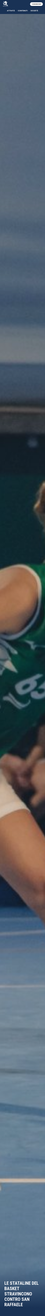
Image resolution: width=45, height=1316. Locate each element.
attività (11, 11)
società (34, 11)
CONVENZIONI (36, 4)
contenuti (23, 11)
